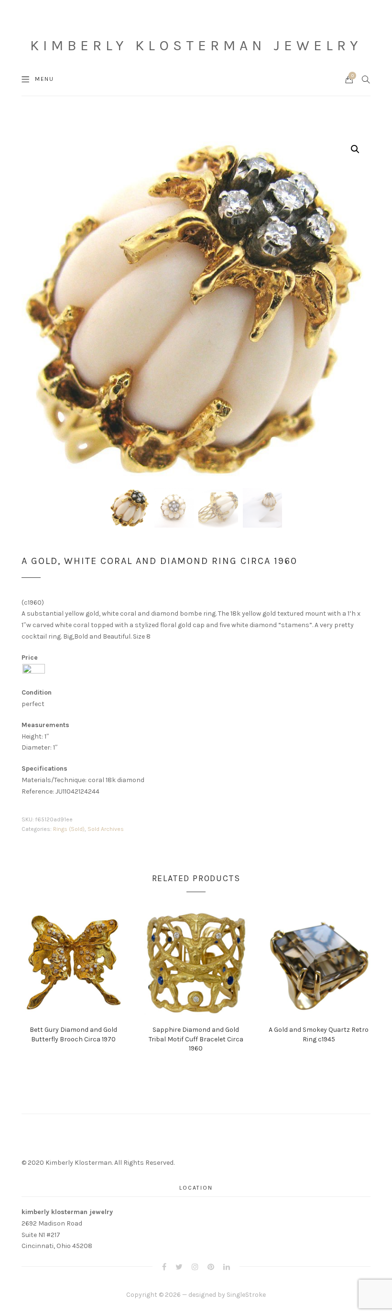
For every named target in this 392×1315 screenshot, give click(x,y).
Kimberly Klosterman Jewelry (196, 45)
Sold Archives (105, 829)
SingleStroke (246, 1295)
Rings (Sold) (69, 829)
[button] (355, 149)
